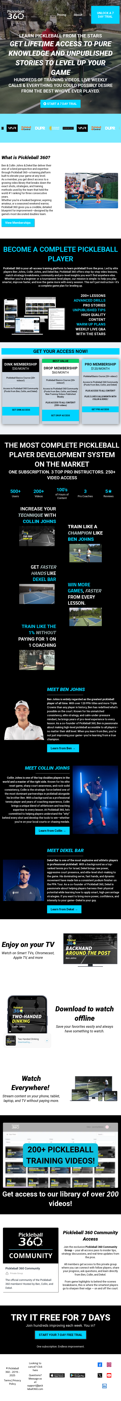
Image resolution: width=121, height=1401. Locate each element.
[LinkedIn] (104, 1386)
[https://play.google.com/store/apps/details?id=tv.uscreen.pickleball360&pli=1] (78, 1375)
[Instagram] (109, 1364)
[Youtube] (109, 1375)
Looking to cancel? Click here (35, 1367)
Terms (7, 1380)
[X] (99, 1375)
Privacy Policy (15, 1382)
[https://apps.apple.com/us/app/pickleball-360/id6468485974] (57, 1375)
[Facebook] (99, 1364)
